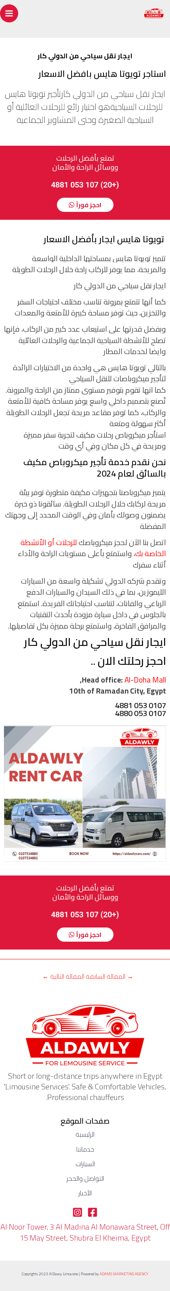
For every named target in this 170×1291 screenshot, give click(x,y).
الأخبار (85, 1193)
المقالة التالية (63, 976)
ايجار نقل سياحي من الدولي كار (95, 641)
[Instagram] (77, 1212)
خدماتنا (85, 1149)
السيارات (85, 1164)
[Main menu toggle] (9, 13)
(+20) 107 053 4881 (85, 184)
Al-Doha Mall (145, 680)
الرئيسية (85, 1134)
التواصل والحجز (85, 1178)
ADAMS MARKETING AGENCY (124, 1274)
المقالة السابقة (109, 976)
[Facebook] (92, 1212)
